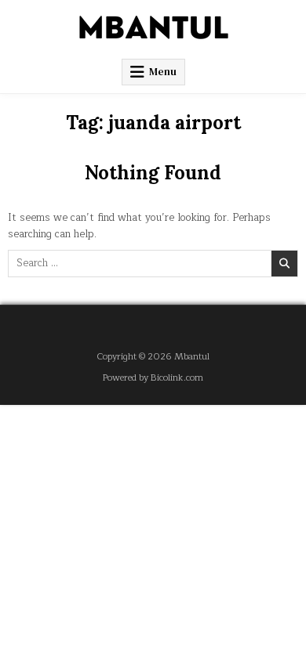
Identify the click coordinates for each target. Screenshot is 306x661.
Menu (163, 71)
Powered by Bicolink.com (153, 377)
